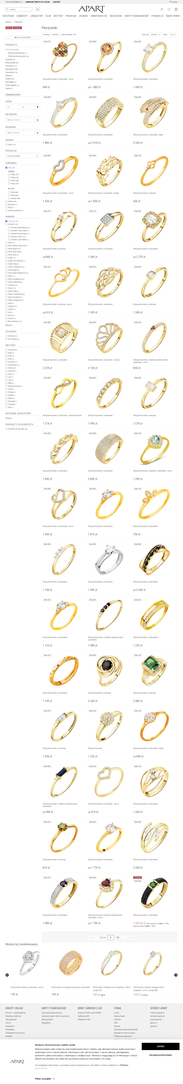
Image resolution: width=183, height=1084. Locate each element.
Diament (13, 224)
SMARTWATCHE (99, 15)
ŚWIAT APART (173, 15)
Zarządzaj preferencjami (160, 1055)
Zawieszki (11, 72)
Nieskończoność (15, 386)
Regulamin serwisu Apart (124, 1033)
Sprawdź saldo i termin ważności (56, 1016)
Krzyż (11, 356)
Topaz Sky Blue (15, 297)
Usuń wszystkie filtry (23, 37)
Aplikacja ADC (83, 1016)
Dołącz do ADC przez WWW (89, 1013)
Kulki (11, 359)
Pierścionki (11, 49)
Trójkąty (12, 404)
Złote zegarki (12, 85)
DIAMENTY (22, 15)
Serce (11, 398)
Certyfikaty (9, 1029)
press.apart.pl (156, 1019)
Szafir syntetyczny (16, 267)
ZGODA (160, 1046)
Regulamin (9, 1026)
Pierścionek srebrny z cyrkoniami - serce (27, 987)
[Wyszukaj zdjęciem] (38, 9)
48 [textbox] (172, 35)
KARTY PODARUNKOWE (137, 15)
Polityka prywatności (123, 1036)
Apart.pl (8, 22)
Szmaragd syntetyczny (18, 273)
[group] (30, 975)
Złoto (11, 168)
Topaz (12, 288)
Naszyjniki (11, 69)
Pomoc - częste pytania (15, 1013)
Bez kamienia (15, 321)
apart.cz (153, 1023)
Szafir (12, 258)
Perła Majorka (14, 249)
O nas (116, 1013)
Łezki (11, 374)
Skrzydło (12, 401)
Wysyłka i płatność (13, 1016)
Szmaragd (13, 270)
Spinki (9, 88)
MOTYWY (58, 15)
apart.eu (153, 1026)
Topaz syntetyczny (16, 300)
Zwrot (8, 1023)
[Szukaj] (37, 107)
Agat (11, 303)
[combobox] (22, 156)
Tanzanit (12, 285)
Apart (12, 144)
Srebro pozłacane (16, 210)
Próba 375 (15, 178)
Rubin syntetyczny (16, 279)
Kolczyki (11, 66)
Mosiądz (12, 204)
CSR (116, 1023)
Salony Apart (119, 1016)
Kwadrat (12, 362)
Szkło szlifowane (15, 282)
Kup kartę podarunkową (52, 1013)
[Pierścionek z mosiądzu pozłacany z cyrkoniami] (70, 963)
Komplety (10, 82)
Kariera (117, 1026)
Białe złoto (14, 195)
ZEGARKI (83, 15)
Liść (10, 377)
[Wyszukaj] (8, 9)
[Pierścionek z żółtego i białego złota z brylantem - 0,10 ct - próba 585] (152, 963)
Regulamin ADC (84, 1019)
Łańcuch (12, 371)
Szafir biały (13, 264)
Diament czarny (18, 237)
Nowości (55, 35)
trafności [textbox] (154, 35)
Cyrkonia (13, 221)
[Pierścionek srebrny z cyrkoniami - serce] (29, 963)
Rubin (11, 276)
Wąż (10, 407)
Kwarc (11, 315)
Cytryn (12, 309)
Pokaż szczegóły (43, 1079)
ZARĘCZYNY (37, 15)
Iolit (10, 312)
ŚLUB (48, 15)
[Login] (162, 9)
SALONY (174, 2)
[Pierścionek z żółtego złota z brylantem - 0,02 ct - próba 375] (111, 963)
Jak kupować (11, 1019)
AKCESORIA (116, 15)
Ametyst (12, 306)
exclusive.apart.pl (157, 1016)
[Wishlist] (169, 9)
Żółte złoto (14, 192)
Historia (117, 1019)
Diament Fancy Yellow (20, 231)
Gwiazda (12, 350)
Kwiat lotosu (13, 365)
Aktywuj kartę (47, 1019)
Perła (11, 243)
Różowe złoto (15, 198)
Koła (11, 353)
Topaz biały (13, 291)
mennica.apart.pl (157, 1013)
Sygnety (10, 59)
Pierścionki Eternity (17, 53)
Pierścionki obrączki (18, 56)
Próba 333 (15, 174)
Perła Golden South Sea (18, 246)
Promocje (46, 35)
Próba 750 (15, 184)
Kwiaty (12, 368)
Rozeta (11, 395)
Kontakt (8, 1036)
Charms (9, 79)
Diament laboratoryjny (20, 227)
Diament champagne (20, 234)
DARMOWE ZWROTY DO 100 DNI (37, 2)
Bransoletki (12, 63)
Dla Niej (12, 336)
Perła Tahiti (13, 255)
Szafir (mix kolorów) (17, 261)
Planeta (12, 392)
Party (11, 389)
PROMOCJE (157, 15)
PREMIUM (71, 15)
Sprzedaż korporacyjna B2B (126, 1029)
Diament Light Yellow (19, 240)
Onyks (11, 318)
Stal (11, 207)
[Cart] (176, 9)
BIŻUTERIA (8, 15)
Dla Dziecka (13, 339)
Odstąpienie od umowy (15, 1033)
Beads (9, 75)
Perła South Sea (15, 252)
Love (10, 380)
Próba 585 (15, 181)
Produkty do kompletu (18, 429)
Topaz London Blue (16, 294)
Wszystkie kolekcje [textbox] (13, 156)
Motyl (11, 383)
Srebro (12, 201)
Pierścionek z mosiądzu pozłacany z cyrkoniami (71, 987)
